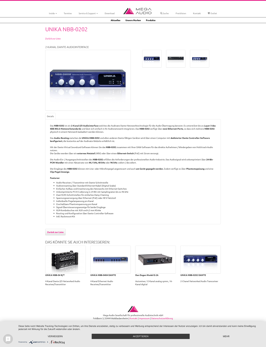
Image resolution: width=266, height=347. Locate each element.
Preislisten (181, 13)
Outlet (213, 13)
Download (110, 13)
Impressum (144, 318)
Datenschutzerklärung (162, 318)
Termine (68, 13)
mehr (226, 336)
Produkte (150, 20)
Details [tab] (50, 116)
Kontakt (197, 13)
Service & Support (87, 13)
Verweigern (55, 336)
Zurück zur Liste (53, 38)
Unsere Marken (133, 20)
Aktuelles (115, 20)
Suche (165, 13)
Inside (52, 13)
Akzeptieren (140, 336)
